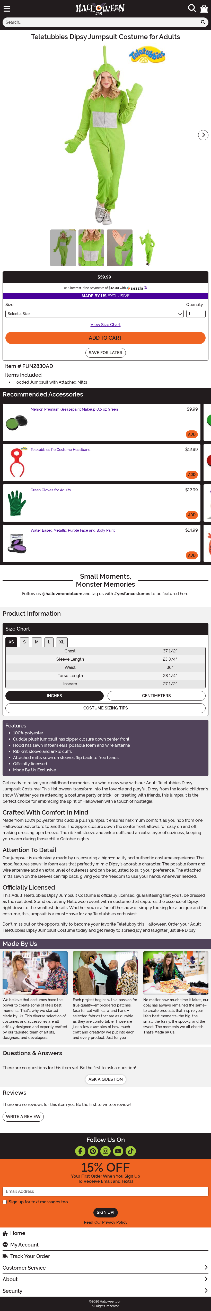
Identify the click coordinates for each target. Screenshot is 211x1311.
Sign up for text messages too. (39, 1201)
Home (17, 1233)
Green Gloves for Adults (51, 490)
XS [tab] (11, 642)
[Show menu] (7, 9)
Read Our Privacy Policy (105, 1222)
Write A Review (23, 1116)
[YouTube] (118, 1151)
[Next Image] (203, 135)
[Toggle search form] (192, 9)
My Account (24, 1245)
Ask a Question (106, 1079)
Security (12, 1291)
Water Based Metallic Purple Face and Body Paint (73, 530)
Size (9, 304)
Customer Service (24, 1268)
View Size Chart (106, 324)
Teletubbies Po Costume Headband (61, 450)
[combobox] (100, 22)
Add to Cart (105, 338)
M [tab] (37, 642)
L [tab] (49, 642)
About (10, 1279)
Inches (54, 695)
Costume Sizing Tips (105, 708)
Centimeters (156, 695)
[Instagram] (105, 1151)
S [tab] (24, 642)
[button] (204, 9)
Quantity (194, 304)
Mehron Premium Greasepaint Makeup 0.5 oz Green (74, 409)
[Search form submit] (203, 22)
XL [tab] (61, 642)
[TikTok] (131, 1151)
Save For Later (105, 352)
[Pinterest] (93, 1151)
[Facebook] (80, 1151)
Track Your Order (30, 1256)
